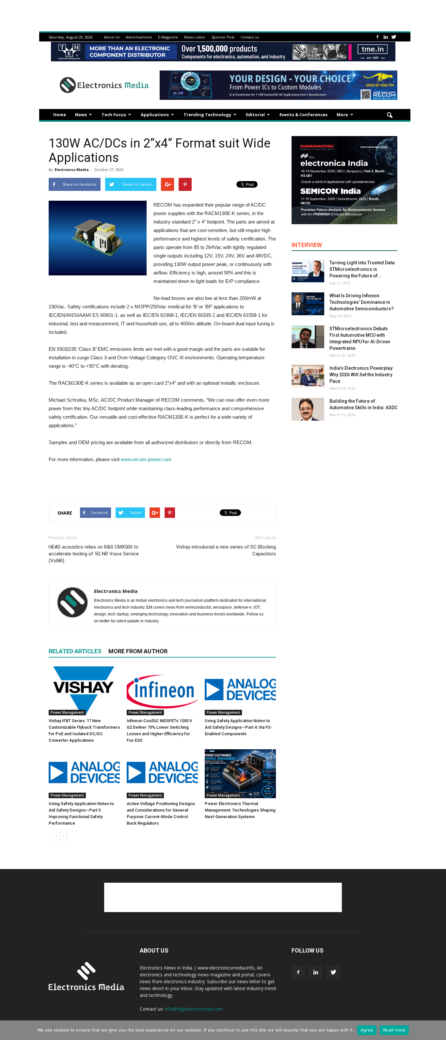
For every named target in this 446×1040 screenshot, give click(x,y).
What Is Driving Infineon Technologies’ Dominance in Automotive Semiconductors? (361, 302)
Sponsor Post (223, 37)
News (81, 114)
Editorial (255, 114)
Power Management (67, 712)
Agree (366, 1029)
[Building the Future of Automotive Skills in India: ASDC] (308, 409)
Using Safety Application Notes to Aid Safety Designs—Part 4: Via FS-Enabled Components (238, 727)
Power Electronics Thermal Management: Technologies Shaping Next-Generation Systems (240, 810)
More (342, 114)
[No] (438, 1030)
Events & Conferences (303, 114)
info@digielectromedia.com (194, 1009)
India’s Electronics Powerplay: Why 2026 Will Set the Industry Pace (361, 374)
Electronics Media (72, 169)
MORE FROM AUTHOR (137, 651)
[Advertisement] (162, 482)
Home (59, 114)
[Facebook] (377, 37)
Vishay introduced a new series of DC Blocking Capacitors (226, 550)
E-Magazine (168, 37)
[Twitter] (393, 37)
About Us (111, 37)
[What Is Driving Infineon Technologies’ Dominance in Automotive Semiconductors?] (308, 303)
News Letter (194, 37)
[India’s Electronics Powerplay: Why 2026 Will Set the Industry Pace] (308, 376)
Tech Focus (114, 114)
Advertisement (139, 37)
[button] (389, 115)
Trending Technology (207, 114)
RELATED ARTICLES (75, 651)
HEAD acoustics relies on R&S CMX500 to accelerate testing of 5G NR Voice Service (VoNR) (94, 554)
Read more (394, 1029)
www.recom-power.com (146, 459)
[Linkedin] (385, 37)
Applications (155, 114)
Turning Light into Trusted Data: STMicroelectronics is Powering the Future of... (362, 269)
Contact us (250, 37)
